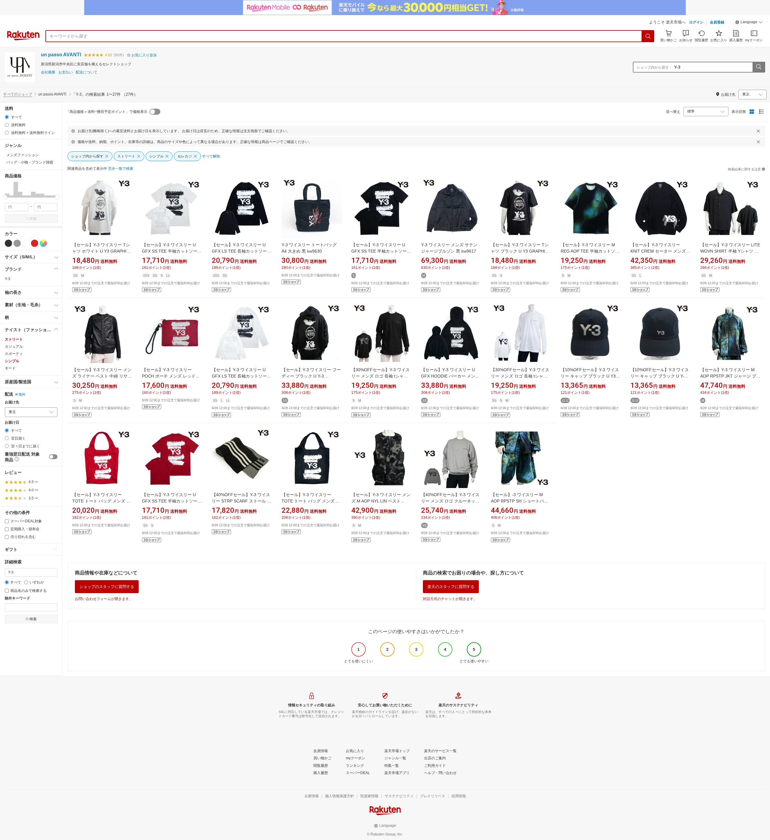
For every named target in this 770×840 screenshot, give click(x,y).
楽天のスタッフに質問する (450, 586)
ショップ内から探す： (654, 67)
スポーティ (14, 354)
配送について (86, 72)
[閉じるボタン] (758, 131)
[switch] (53, 456)
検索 (33, 218)
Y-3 (7, 279)
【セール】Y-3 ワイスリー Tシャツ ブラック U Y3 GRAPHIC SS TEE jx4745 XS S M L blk (520, 251)
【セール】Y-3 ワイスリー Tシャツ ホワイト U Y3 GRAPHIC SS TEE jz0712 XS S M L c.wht (101, 251)
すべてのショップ (17, 94)
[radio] (7, 117)
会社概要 (48, 72)
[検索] (648, 36)
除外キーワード (17, 598)
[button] (749, 23)
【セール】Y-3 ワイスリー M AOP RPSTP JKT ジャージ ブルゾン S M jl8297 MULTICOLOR (730, 376)
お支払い (65, 72)
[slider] (5, 197)
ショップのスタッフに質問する (106, 586)
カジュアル (14, 346)
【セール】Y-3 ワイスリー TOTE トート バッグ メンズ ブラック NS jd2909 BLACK (311, 501)
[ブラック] (8, 243)
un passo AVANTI (61, 54)
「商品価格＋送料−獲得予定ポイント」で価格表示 (106, 112)
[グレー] (17, 243)
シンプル (12, 361)
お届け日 (12, 423)
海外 (22, 394)
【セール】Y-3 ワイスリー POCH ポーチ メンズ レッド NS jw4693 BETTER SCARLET (171, 376)
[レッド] (34, 243)
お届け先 (12, 402)
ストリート (14, 339)
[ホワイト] (25, 243)
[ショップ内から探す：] (759, 67)
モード (10, 368)
